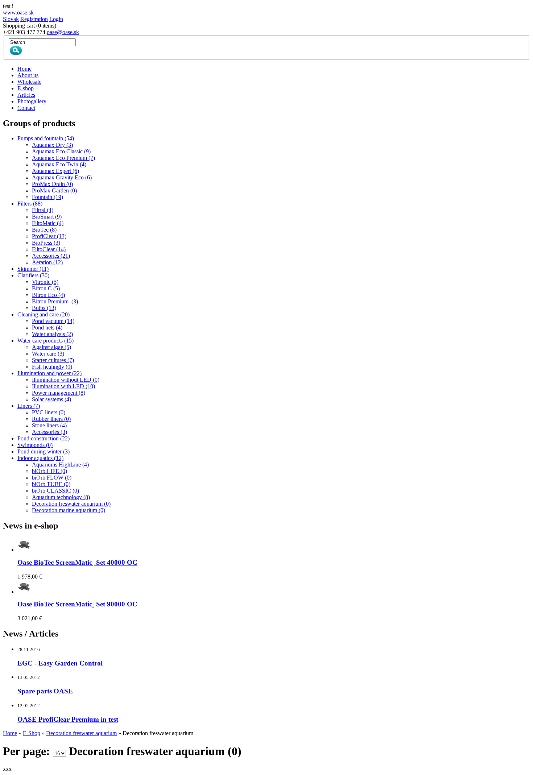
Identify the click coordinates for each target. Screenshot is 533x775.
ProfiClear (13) (49, 236)
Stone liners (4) (49, 425)
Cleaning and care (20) (43, 314)
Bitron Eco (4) (48, 295)
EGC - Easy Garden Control (60, 663)
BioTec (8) (44, 230)
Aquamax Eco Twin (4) (59, 164)
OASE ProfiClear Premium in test (67, 719)
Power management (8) (58, 393)
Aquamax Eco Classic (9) (61, 151)
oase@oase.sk (63, 32)
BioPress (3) (46, 243)
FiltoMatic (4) (47, 223)
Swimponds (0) (35, 445)
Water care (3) (48, 354)
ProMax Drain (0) (52, 184)
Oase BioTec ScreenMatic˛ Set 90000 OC (77, 604)
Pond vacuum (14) (53, 321)
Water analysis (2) (52, 334)
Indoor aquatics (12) (40, 458)
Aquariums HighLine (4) (60, 464)
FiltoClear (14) (49, 249)
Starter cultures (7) (53, 360)
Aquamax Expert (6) (55, 171)
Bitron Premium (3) (55, 301)
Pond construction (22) (43, 438)
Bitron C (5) (46, 288)
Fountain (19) (47, 197)
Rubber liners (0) (51, 419)
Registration (34, 19)
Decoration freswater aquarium (81, 733)
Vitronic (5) (45, 282)
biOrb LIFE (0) (49, 471)
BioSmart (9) (47, 217)
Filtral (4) (42, 210)
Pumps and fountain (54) (45, 138)
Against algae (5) (51, 347)
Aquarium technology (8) (61, 497)
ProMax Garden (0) (54, 190)
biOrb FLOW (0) (51, 477)
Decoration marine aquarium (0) (68, 510)
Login (56, 19)
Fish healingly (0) (52, 367)
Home (10, 733)
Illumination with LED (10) (63, 386)
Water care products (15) (45, 340)
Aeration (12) (47, 262)
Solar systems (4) (51, 399)
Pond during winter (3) (43, 451)
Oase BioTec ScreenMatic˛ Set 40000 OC (77, 562)
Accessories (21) (51, 256)
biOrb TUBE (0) (51, 484)
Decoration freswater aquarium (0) (71, 504)
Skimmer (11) (33, 269)
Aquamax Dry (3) (52, 145)
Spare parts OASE (45, 691)
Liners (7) (28, 406)
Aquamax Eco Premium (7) (63, 158)
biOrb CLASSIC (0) (55, 491)
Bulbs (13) (44, 308)
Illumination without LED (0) (65, 380)
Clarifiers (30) (33, 275)
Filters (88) (29, 203)
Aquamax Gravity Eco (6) (62, 177)
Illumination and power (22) (49, 373)
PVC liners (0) (48, 412)
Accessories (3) (49, 432)
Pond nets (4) (47, 327)
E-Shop (31, 733)
